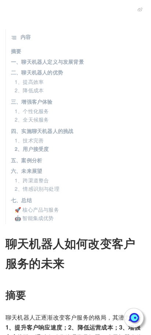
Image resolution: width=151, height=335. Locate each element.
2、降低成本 (29, 90)
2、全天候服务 (32, 119)
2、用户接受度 (32, 148)
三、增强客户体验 (32, 101)
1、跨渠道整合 (32, 180)
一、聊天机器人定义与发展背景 (47, 61)
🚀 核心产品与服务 (37, 209)
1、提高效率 (29, 81)
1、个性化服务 (32, 111)
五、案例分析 (26, 160)
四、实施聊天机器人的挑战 (42, 130)
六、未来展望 (26, 170)
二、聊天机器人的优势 (37, 72)
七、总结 (21, 200)
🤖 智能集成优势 (34, 218)
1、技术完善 (29, 140)
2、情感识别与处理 (37, 188)
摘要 (16, 51)
